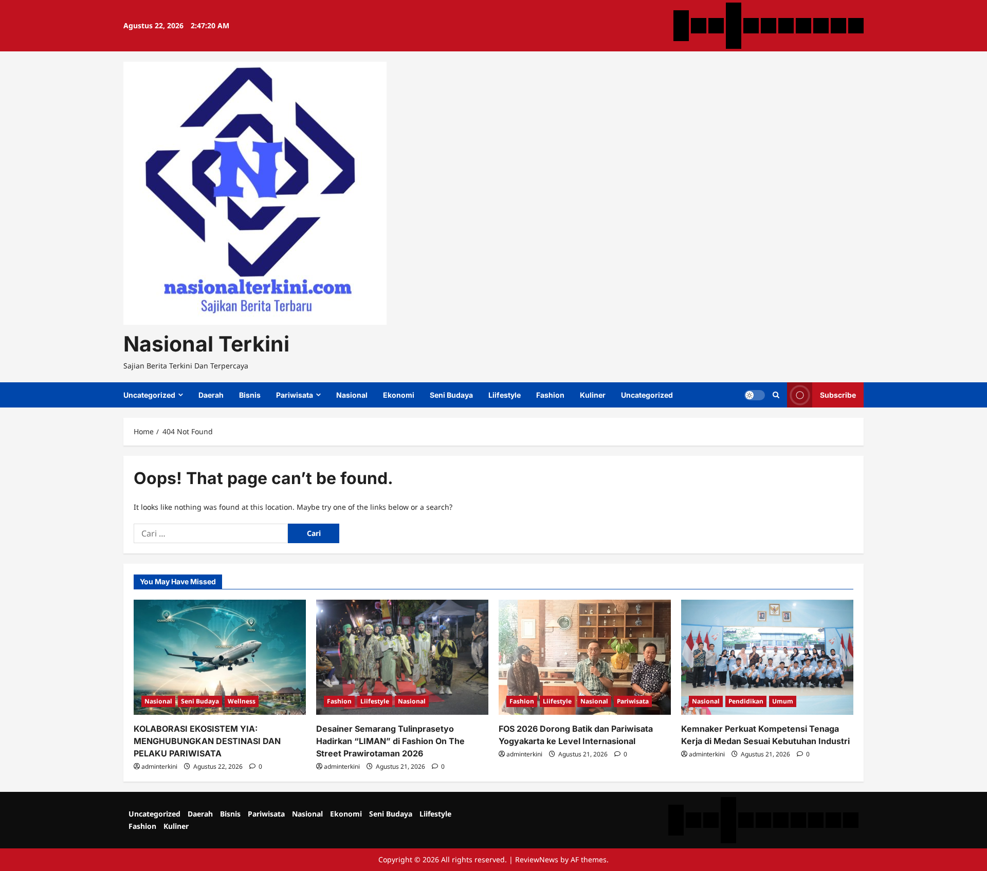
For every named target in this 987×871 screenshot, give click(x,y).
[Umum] (733, 25)
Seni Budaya (451, 395)
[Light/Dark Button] (754, 395)
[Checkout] (733, 41)
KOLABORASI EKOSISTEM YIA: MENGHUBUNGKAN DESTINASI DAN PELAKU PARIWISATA (207, 741)
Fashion (550, 395)
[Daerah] (698, 25)
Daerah (211, 395)
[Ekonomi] (768, 25)
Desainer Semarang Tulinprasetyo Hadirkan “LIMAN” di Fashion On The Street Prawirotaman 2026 (390, 741)
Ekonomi (398, 395)
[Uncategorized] (681, 18)
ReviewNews (536, 859)
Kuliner (593, 395)
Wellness (241, 701)
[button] (776, 395)
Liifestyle (504, 395)
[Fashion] (821, 25)
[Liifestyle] (803, 25)
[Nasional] (751, 25)
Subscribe (838, 395)
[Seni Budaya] (786, 25)
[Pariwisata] (733, 10)
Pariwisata (294, 395)
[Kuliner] (838, 25)
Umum (782, 701)
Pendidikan (745, 701)
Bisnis (250, 395)
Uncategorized (149, 395)
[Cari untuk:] (211, 533)
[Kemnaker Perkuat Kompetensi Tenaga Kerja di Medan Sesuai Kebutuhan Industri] (767, 657)
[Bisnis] (716, 25)
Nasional (352, 395)
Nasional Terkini (206, 344)
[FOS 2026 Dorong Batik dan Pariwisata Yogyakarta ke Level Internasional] (585, 657)
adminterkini (159, 766)
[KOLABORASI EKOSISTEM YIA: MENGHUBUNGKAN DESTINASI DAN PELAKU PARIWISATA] (220, 657)
